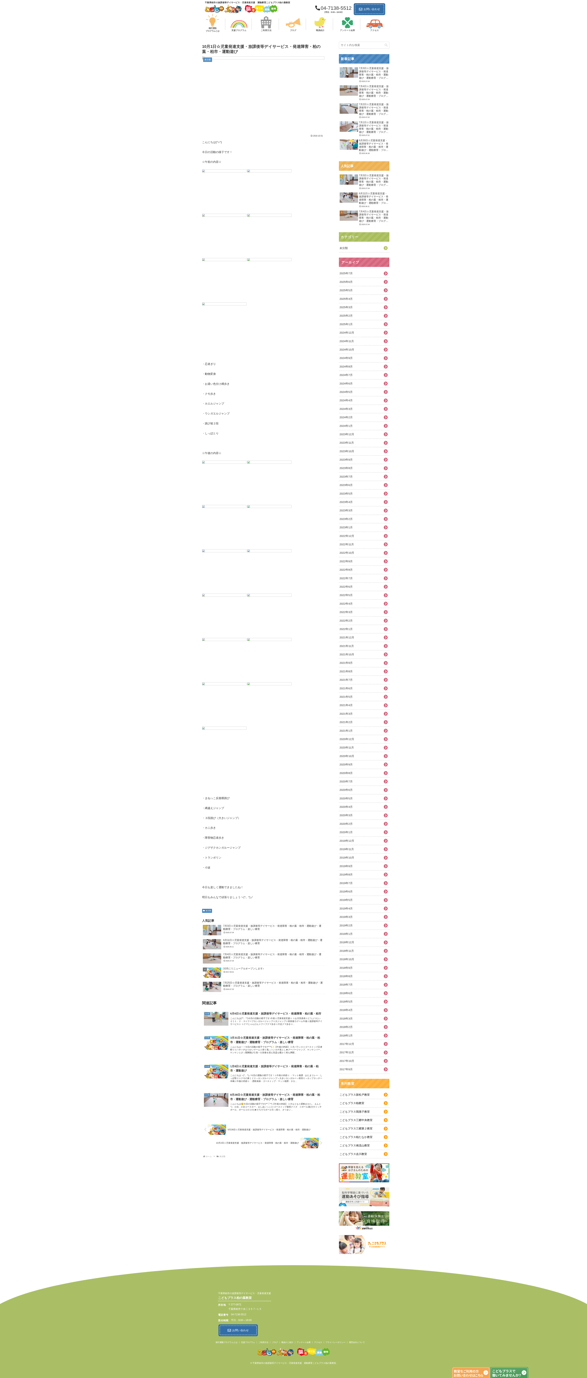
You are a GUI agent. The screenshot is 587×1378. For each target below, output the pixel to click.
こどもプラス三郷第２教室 (356, 1128)
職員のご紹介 (287, 1342)
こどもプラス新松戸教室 (355, 1094)
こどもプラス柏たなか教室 (356, 1137)
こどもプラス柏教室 (352, 1103)
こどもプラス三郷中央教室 (356, 1120)
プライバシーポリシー (335, 1342)
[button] (386, 45)
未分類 (208, 911)
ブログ (275, 1342)
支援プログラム (248, 1342)
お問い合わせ (372, 9)
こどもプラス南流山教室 (355, 1145)
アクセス (318, 1342)
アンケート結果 (304, 1342)
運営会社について (357, 1342)
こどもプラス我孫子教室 (355, 1111)
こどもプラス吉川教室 (353, 1154)
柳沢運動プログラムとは (227, 1342)
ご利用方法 (263, 1342)
